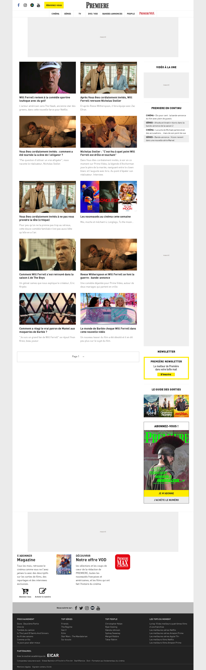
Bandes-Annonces (112, 13)
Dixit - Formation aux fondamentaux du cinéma (105, 661)
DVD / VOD (93, 13)
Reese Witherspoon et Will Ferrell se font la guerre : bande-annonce (107, 276)
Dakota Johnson (112, 630)
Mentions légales (24, 667)
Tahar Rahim (111, 639)
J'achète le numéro (166, 499)
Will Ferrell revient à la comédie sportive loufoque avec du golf (44, 99)
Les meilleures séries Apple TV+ (164, 636)
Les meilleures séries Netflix (162, 630)
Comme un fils (23, 639)
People (131, 13)
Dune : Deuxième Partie (28, 623)
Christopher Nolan (113, 623)
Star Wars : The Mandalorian (74, 636)
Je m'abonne (166, 493)
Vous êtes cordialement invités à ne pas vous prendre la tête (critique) (46, 218)
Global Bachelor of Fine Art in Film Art (57, 661)
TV (80, 13)
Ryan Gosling (111, 626)
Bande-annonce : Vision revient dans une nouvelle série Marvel (164, 139)
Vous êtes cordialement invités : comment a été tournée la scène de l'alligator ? (46, 153)
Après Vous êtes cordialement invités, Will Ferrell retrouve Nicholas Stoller (106, 99)
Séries (67, 13)
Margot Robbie (112, 636)
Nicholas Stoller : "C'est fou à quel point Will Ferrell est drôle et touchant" (107, 153)
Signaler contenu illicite (41, 667)
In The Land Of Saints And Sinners (33, 633)
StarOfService (79, 661)
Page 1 (75, 356)
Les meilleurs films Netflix (161, 639)
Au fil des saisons (25, 636)
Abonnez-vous (54, 5)
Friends (64, 623)
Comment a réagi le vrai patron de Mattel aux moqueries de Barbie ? (47, 330)
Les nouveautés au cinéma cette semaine (105, 216)
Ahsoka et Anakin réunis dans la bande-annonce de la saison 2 (165, 124)
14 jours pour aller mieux (28, 642)
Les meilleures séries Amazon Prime (166, 633)
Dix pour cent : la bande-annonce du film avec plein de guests (166, 117)
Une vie (20, 626)
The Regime (66, 626)
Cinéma (55, 13)
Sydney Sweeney (112, 633)
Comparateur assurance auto (28, 661)
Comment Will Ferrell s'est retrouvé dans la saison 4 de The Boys (46, 276)
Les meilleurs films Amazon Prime (165, 642)
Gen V (64, 630)
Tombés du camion (26, 630)
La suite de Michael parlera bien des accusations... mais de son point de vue (166, 131)
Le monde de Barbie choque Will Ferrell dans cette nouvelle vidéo (108, 330)
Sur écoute (66, 639)
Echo (63, 633)
